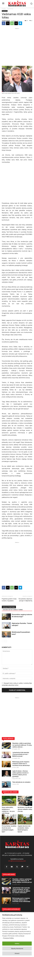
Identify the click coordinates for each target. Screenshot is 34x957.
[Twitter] (17, 867)
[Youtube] (12, 867)
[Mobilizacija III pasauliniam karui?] (6, 634)
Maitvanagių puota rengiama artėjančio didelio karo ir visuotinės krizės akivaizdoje (21, 763)
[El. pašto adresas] (16, 23)
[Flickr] (27, 867)
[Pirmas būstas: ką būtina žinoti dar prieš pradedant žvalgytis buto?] (9, 819)
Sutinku (17, 943)
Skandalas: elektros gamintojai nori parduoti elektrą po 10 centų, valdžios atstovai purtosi (22, 880)
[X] (8, 23)
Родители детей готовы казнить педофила (9, 600)
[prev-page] (3, 641)
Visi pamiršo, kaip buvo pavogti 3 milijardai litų (25, 600)
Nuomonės (10, 9)
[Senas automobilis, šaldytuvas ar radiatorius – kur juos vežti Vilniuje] (9, 801)
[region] (17, 934)
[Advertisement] (17, 47)
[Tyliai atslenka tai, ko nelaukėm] (6, 784)
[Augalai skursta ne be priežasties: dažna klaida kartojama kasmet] (25, 819)
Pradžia (4, 9)
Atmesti (17, 953)
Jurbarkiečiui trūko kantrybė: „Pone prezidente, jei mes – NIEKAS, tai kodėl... (20, 754)
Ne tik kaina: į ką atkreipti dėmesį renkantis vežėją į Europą (25, 809)
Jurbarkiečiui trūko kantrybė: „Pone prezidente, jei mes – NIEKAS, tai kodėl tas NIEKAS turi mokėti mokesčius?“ (21, 890)
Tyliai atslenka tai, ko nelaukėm (21, 782)
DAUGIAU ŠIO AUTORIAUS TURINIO (13, 609)
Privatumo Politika (8, 938)
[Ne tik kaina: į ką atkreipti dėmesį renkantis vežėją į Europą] (25, 801)
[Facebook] (3, 23)
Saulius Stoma (6, 20)
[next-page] (6, 641)
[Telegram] (20, 23)
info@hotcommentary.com (17, 861)
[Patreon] (22, 867)
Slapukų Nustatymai (17, 948)
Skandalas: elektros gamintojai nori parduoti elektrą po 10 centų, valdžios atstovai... (22, 745)
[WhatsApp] (12, 23)
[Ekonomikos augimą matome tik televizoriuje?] (6, 616)
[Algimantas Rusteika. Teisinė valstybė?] (6, 625)
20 (31, 20)
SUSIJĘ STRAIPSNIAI (9, 607)
